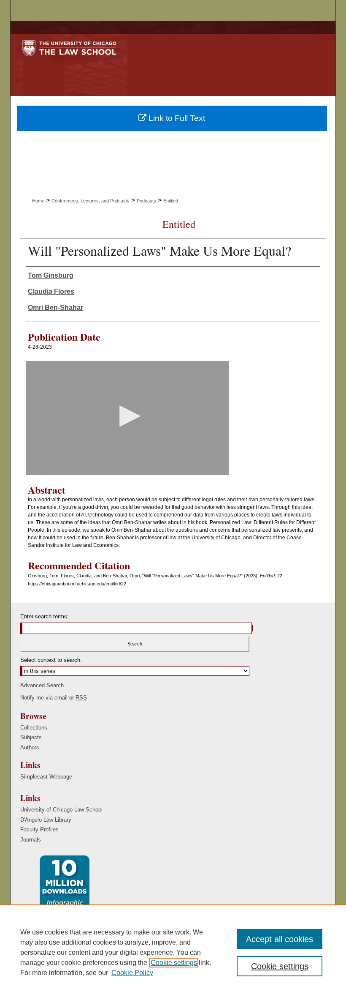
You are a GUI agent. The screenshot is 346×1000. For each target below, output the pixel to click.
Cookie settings (174, 962)
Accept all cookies (279, 939)
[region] (173, 952)
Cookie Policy (132, 972)
